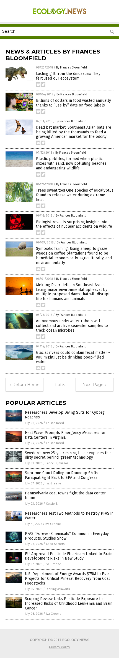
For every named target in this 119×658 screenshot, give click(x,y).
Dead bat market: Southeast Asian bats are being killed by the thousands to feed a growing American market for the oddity (73, 132)
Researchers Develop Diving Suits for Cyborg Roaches (65, 415)
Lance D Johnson (57, 463)
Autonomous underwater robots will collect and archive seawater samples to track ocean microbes (72, 326)
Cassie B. (52, 503)
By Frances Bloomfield (71, 67)
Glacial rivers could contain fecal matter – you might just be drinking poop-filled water (73, 357)
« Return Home (24, 384)
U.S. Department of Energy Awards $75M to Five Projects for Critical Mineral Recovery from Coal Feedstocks (67, 578)
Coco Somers (55, 544)
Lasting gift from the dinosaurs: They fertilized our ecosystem (68, 76)
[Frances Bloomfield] (59, 16)
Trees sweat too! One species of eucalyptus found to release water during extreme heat (74, 195)
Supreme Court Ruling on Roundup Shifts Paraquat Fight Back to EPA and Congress (61, 475)
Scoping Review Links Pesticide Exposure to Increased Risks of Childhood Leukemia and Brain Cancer (68, 603)
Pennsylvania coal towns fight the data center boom (65, 495)
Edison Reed (55, 423)
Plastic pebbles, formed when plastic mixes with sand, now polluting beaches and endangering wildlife (71, 163)
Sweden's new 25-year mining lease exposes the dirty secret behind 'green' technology (68, 455)
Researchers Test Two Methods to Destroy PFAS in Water (69, 515)
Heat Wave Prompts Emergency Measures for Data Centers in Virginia (65, 435)
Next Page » (94, 384)
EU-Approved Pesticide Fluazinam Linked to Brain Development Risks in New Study (68, 556)
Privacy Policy (59, 647)
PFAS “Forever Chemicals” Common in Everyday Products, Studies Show (67, 536)
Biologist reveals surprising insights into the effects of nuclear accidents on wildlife (74, 224)
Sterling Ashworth (58, 589)
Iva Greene (53, 483)
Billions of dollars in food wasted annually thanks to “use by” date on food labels (73, 103)
